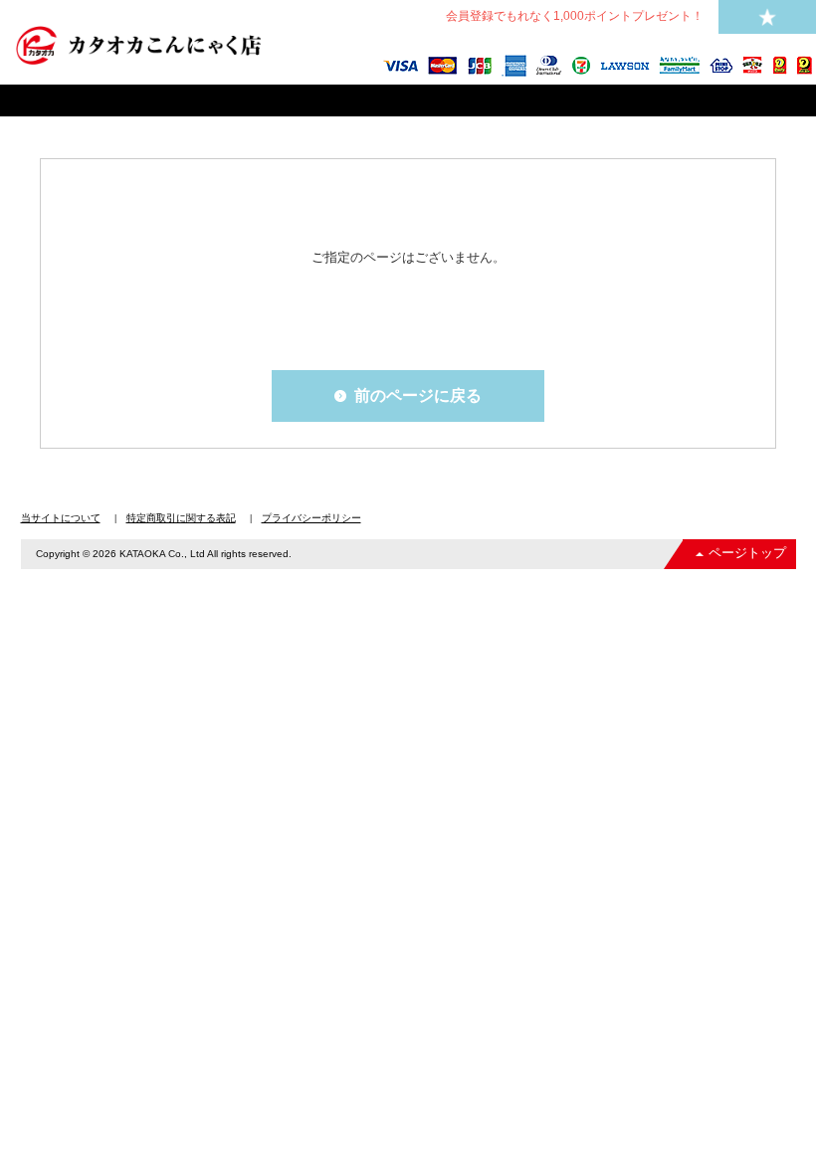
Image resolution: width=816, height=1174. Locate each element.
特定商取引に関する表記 (181, 517)
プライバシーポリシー (311, 517)
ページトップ (747, 552)
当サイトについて (61, 517)
